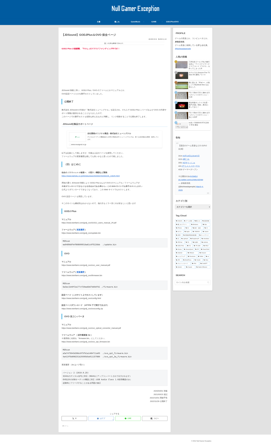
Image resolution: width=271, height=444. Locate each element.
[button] (154, 418)
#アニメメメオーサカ (191, 166)
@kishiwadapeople (183, 49)
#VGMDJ (194, 176)
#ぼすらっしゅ (189, 163)
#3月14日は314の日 (191, 156)
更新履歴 (80, 230)
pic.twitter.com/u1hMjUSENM (190, 180)
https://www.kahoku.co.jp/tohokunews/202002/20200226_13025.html (91, 176)
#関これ (186, 159)
